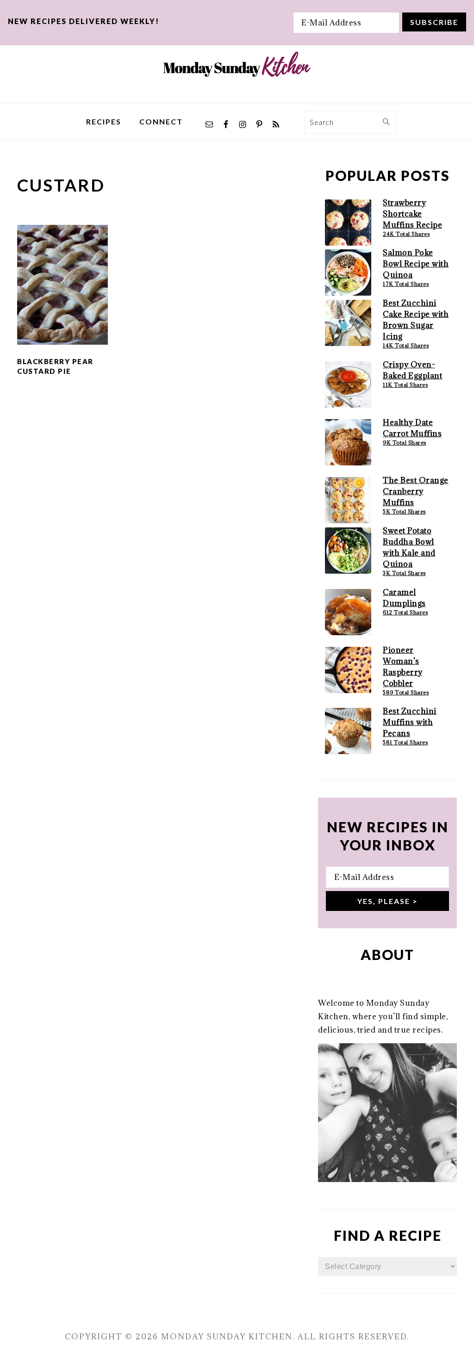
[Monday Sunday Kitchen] (237, 96)
